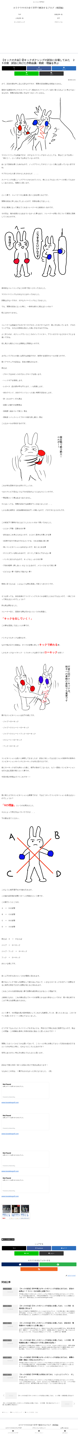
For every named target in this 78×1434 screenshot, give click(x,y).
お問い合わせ (64, 1428)
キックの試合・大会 (9, 1239)
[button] (51, 73)
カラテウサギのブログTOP (14, 1428)
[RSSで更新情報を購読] (39, 1269)
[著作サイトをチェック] (20, 1264)
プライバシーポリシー (39, 1428)
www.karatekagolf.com (10, 1102)
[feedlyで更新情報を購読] (57, 1264)
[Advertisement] (39, 39)
